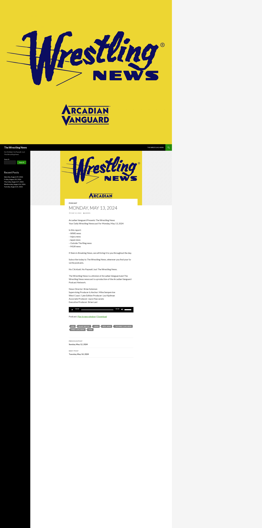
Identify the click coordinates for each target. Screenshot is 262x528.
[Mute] (122, 309)
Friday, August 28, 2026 (12, 179)
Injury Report (84, 326)
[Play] (72, 309)
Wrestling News (78, 329)
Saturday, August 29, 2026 (13, 177)
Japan (96, 326)
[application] (101, 309)
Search (6, 159)
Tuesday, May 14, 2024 (79, 352)
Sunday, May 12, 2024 (78, 342)
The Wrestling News (15, 147)
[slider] (128, 309)
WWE (90, 329)
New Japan (106, 326)
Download (102, 316)
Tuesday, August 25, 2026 (13, 187)
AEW (73, 326)
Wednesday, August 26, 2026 (14, 184)
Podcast (73, 203)
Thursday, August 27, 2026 (13, 182)
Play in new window (87, 316)
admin (87, 213)
